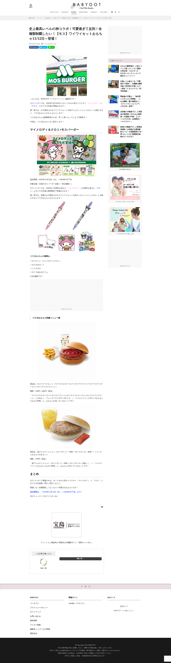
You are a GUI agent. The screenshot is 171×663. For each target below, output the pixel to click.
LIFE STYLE (54, 12)
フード (40, 18)
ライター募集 (35, 625)
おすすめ (49, 44)
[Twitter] (43, 47)
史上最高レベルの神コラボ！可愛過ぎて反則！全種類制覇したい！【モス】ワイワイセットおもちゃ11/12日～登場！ (79, 18)
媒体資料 (33, 620)
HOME (33, 18)
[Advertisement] (66, 293)
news (54, 44)
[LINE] (51, 47)
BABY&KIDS (83, 12)
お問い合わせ (35, 616)
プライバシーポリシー (39, 608)
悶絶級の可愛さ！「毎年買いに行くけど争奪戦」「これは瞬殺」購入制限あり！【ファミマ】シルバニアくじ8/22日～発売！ (130, 101)
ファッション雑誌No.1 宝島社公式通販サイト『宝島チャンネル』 (67, 542)
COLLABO (103, 12)
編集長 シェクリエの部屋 (40, 629)
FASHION (64, 12)
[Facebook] (34, 47)
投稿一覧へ (80, 558)
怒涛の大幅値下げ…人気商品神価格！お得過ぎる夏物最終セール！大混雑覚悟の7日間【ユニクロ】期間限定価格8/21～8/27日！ (131, 132)
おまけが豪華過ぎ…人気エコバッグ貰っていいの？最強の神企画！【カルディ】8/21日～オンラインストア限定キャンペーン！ (131, 71)
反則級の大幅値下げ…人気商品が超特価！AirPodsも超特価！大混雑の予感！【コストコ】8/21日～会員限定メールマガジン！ (131, 116)
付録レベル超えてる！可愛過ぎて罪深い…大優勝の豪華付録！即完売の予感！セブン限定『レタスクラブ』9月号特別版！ (131, 86)
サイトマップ (35, 612)
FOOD (73, 12)
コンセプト (34, 603)
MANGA (94, 12)
